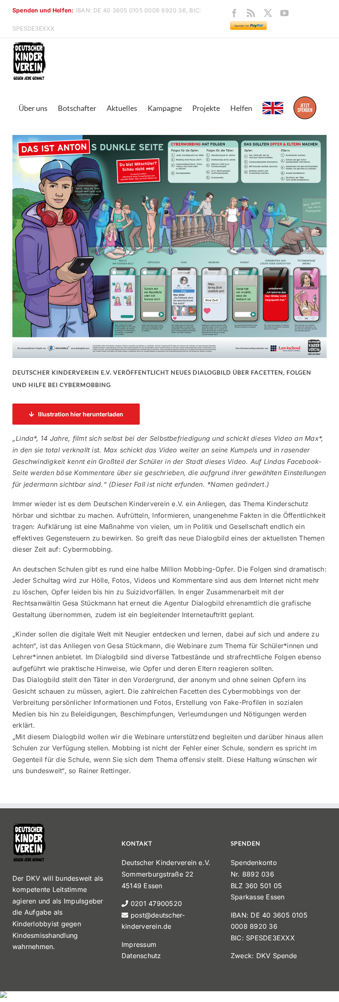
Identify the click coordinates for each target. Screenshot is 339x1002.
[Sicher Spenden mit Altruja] (3, 996)
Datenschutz (141, 956)
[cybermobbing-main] (169, 138)
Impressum (139, 944)
